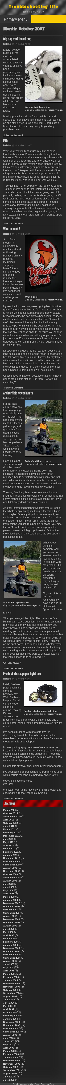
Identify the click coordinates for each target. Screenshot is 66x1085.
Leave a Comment (14, 135)
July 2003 (8, 1038)
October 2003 (10, 1028)
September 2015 (12, 816)
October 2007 (10, 909)
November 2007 (11, 906)
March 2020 (9, 810)
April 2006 (8, 935)
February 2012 (11, 832)
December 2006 (11, 919)
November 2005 (11, 951)
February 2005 (11, 977)
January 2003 (10, 1057)
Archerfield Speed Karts (18, 393)
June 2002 (8, 1080)
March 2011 (9, 848)
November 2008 (11, 871)
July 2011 (8, 839)
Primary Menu (16, 19)
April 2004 (8, 1009)
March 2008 (9, 896)
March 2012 (9, 829)
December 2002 (11, 1060)
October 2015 (10, 813)
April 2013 (8, 819)
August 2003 (10, 1035)
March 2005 (9, 974)
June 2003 (8, 1041)
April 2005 (8, 970)
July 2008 (8, 884)
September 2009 (12, 864)
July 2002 (8, 1076)
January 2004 (10, 1019)
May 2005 (8, 967)
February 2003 (11, 1054)
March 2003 (9, 1051)
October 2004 (10, 990)
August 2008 (10, 880)
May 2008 (8, 890)
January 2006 (10, 945)
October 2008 (10, 874)
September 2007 (12, 913)
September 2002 (12, 1070)
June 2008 (8, 887)
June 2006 (8, 929)
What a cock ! (11, 229)
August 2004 (10, 996)
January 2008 (10, 900)
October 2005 (10, 954)
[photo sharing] (44, 74)
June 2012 (8, 826)
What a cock (31, 297)
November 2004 (11, 986)
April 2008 (8, 893)
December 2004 (11, 983)
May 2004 (8, 1006)
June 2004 (8, 1002)
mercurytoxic (55, 110)
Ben (5, 140)
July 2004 (8, 999)
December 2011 (11, 835)
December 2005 (11, 948)
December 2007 (11, 903)
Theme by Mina (47, 1084)
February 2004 (11, 1015)
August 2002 (10, 1073)
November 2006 (11, 922)
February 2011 (11, 852)
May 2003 (8, 1044)
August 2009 (10, 868)
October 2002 (10, 1067)
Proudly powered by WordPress (26, 1084)
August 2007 (10, 916)
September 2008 (12, 877)
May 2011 (8, 842)
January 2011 (10, 855)
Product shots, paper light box (22, 674)
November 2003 (11, 1025)
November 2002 (11, 1064)
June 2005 (8, 964)
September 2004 (12, 993)
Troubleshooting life (33, 6)
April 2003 (8, 1047)
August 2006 (10, 925)
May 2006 (8, 932)
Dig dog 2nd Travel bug (17, 39)
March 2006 (9, 938)
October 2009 (10, 861)
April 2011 (8, 845)
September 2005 (12, 958)
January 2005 (10, 980)
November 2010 (11, 858)
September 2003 (12, 1031)
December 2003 (11, 1022)
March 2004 (9, 1012)
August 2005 (10, 961)
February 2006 (11, 941)
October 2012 (10, 823)
